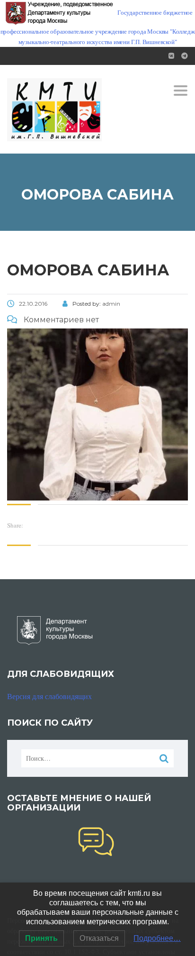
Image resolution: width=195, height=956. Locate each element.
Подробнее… (157, 938)
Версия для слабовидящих (49, 696)
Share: (15, 525)
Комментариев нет (60, 319)
